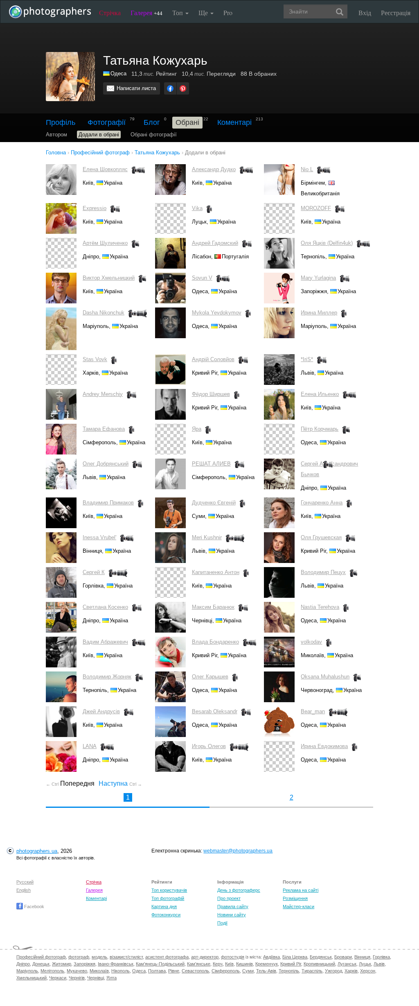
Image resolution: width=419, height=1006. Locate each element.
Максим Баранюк (213, 607)
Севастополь (195, 970)
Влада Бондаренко (215, 642)
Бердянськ (321, 956)
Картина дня (164, 906)
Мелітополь (52, 970)
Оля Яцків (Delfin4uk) (327, 243)
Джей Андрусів (101, 711)
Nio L (307, 169)
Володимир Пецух (323, 572)
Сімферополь (226, 970)
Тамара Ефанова (104, 429)
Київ (229, 963)
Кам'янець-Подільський (160, 963)
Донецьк (41, 963)
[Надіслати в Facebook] (170, 88)
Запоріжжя (84, 963)
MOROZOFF (316, 208)
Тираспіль (312, 970)
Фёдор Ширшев (211, 394)
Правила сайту (232, 906)
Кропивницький (319, 963)
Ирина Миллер (319, 313)
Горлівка (381, 956)
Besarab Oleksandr (214, 711)
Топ (178, 12)
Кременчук (266, 963)
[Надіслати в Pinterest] (183, 88)
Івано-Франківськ (115, 963)
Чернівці (95, 977)
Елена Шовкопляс (105, 169)
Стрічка (110, 12)
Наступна (120, 783)
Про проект (229, 898)
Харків (351, 970)
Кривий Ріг (290, 963)
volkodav (311, 642)
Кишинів (244, 963)
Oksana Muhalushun (325, 677)
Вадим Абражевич (105, 642)
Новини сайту (231, 914)
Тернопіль (289, 970)
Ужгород (333, 970)
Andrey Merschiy (103, 394)
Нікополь (120, 970)
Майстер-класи (298, 906)
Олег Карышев (210, 677)
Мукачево (77, 970)
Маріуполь (27, 970)
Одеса (118, 73)
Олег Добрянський (105, 464)
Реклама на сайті (300, 890)
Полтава (157, 970)
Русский (25, 881)
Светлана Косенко (105, 607)
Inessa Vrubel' (99, 537)
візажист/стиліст (126, 956)
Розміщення (295, 898)
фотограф (78, 956)
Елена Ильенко (320, 394)
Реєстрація (395, 12)
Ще (204, 12)
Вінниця (362, 956)
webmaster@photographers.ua (238, 851)
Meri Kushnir (207, 537)
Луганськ (347, 963)
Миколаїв (99, 970)
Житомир (61, 963)
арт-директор (205, 956)
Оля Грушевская (321, 537)
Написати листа (136, 88)
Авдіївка (271, 956)
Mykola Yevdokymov (216, 313)
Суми (248, 970)
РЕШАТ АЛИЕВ (211, 464)
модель (99, 956)
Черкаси (57, 977)
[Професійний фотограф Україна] (106, 73)
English (23, 890)
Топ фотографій (167, 898)
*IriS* (307, 359)
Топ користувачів (169, 890)
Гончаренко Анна (321, 503)
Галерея (146, 12)
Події (222, 922)
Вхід (364, 12)
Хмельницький (31, 977)
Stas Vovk (95, 359)
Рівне (173, 970)
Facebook (33, 906)
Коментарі (234, 122)
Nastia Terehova (320, 607)
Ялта (111, 977)
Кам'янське (198, 963)
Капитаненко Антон (215, 572)
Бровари (343, 956)
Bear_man (313, 711)
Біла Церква (294, 956)
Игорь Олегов (209, 746)
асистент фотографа (167, 956)
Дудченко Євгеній (214, 503)
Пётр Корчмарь (319, 429)
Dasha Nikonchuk (103, 313)
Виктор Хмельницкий (109, 278)
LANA (90, 746)
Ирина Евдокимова (324, 746)
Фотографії (107, 122)
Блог (152, 122)
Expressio (94, 208)
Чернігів (77, 977)
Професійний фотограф (41, 956)
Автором (56, 134)
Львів (379, 963)
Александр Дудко (214, 169)
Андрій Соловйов (213, 359)
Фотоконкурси (165, 914)
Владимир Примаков (108, 503)
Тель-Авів (266, 970)
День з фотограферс (238, 890)
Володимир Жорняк (107, 677)
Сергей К (94, 572)
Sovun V (202, 278)
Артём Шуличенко (105, 243)
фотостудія (232, 956)
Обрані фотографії (154, 134)
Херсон (367, 970)
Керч (218, 963)
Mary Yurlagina (318, 278)
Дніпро (23, 963)
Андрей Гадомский (215, 243)
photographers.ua (36, 851)
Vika (197, 208)
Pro (227, 12)
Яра (196, 429)
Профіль (60, 122)
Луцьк (365, 963)
